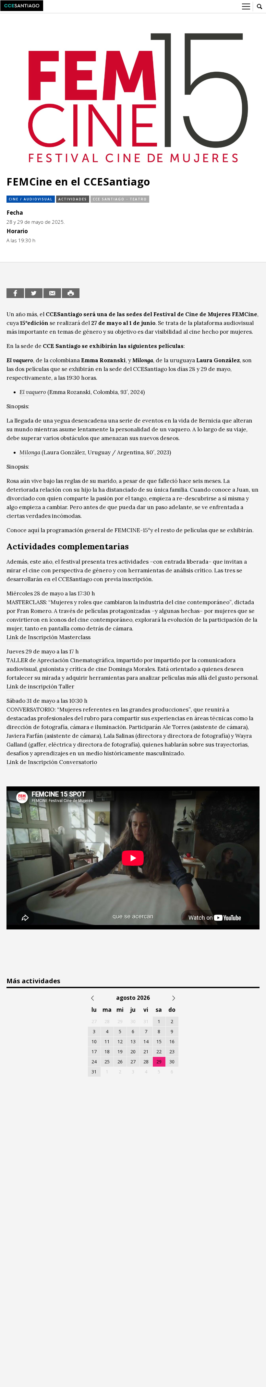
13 (133, 1041)
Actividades (72, 199)
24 (94, 1061)
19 (120, 1051)
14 (146, 1041)
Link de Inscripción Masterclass (48, 637)
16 (172, 1041)
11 (107, 1041)
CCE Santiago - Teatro (120, 199)
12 (120, 1041)
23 (172, 1051)
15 (159, 1041)
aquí (33, 530)
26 (120, 1061)
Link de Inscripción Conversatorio (51, 762)
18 (107, 1051)
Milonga (29, 452)
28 (146, 1061)
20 (133, 1051)
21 (146, 1051)
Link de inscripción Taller (40, 686)
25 (107, 1061)
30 (172, 1061)
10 (94, 1041)
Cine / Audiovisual (31, 199)
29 (159, 1061)
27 (133, 1061)
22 (159, 1051)
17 (94, 1051)
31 (94, 1072)
